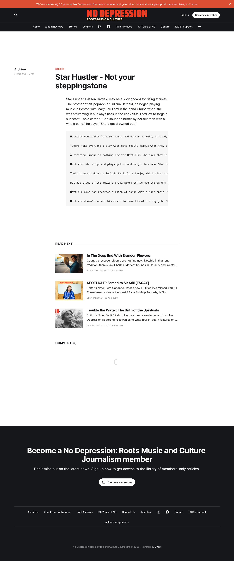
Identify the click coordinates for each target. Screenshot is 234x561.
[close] (230, 4)
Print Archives (124, 26)
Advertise (146, 512)
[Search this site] (15, 15)
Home (36, 26)
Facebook (167, 512)
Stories (73, 26)
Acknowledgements (117, 522)
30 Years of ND (146, 26)
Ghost (158, 546)
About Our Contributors (57, 512)
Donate (165, 26)
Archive (20, 69)
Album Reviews (54, 26)
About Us (33, 512)
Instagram (158, 512)
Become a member (206, 15)
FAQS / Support (184, 26)
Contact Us (128, 512)
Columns (87, 26)
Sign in (185, 15)
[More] (199, 26)
